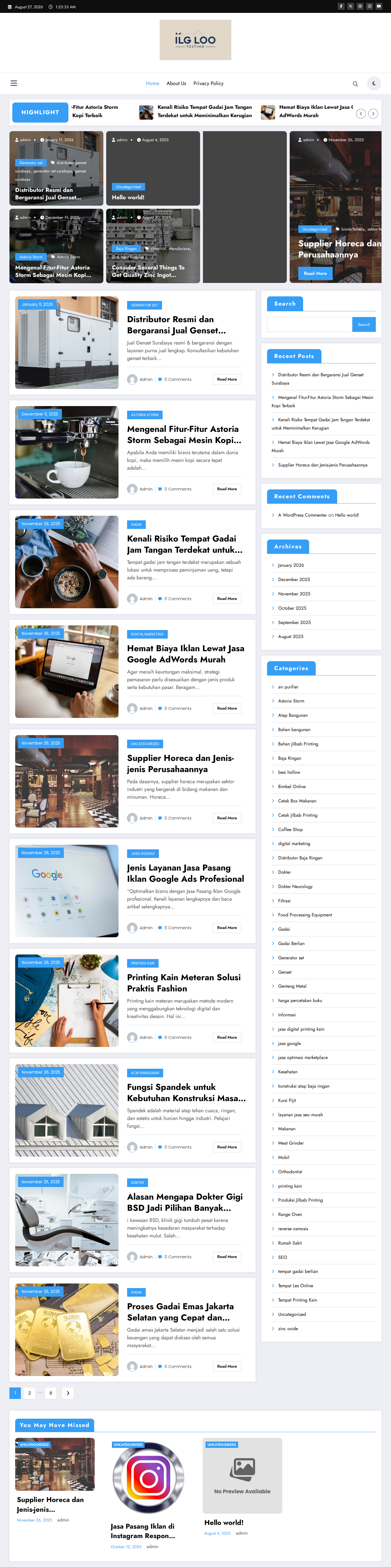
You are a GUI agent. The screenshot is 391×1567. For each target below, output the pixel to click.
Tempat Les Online (295, 1285)
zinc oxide (288, 1328)
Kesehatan (287, 1071)
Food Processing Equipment (305, 915)
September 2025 (294, 622)
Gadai (136, 524)
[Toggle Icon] (13, 84)
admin (25, 140)
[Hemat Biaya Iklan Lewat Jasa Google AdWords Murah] (67, 671)
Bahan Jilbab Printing (298, 744)
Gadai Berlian (291, 943)
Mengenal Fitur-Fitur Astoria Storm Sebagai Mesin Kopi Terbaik (52, 271)
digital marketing (147, 634)
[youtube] (379, 6)
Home (152, 83)
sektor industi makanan (265, 229)
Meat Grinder (291, 1143)
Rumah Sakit (290, 1243)
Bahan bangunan (294, 729)
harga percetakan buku (300, 1000)
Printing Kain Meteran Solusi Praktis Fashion (184, 983)
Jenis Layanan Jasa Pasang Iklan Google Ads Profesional (185, 873)
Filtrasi (284, 900)
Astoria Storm (31, 257)
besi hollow (289, 772)
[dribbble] (360, 6)
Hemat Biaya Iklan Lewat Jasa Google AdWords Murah (279, 111)
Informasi (287, 1014)
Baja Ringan (126, 248)
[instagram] (369, 6)
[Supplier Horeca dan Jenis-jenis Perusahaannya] (231, 207)
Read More (349, 273)
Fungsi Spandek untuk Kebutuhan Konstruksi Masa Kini (182, 1092)
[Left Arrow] (361, 113)
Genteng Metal (292, 986)
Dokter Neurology (295, 886)
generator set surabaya (52, 171)
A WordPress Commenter (302, 515)
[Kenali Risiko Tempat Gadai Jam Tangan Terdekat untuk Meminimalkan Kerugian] (67, 561)
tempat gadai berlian (298, 1271)
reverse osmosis (293, 1228)
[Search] (355, 84)
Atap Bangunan (145, 1072)
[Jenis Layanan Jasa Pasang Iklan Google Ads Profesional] (67, 890)
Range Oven (290, 1214)
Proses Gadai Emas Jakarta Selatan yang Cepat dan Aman (180, 1312)
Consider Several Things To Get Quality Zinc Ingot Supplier (148, 271)
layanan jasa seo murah (300, 1114)
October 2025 (292, 608)
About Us (176, 83)
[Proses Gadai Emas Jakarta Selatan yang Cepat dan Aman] (67, 1329)
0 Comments (178, 379)
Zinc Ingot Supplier (128, 257)
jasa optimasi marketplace (303, 1057)
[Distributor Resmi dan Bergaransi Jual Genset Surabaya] (67, 342)
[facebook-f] (341, 6)
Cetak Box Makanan (297, 801)
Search (285, 304)
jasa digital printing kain (301, 1029)
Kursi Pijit (287, 1100)
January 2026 (291, 565)
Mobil (283, 1157)
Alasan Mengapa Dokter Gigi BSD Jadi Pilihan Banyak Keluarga (185, 1202)
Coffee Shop (290, 829)
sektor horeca (231, 229)
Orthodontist (290, 1171)
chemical (158, 248)
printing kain (143, 963)
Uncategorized (128, 187)
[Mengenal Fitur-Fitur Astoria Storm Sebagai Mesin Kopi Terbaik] (56, 245)
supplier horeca (301, 229)
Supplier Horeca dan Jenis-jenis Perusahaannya (213, 249)
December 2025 (294, 579)
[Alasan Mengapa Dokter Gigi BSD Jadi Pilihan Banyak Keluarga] (67, 1219)
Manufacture (179, 248)
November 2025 (294, 593)
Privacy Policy (208, 83)
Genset (284, 972)
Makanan (286, 1128)
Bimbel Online (292, 786)
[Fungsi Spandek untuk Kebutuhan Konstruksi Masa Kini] (67, 1110)
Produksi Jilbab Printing (300, 1200)
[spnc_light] (374, 83)
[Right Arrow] (373, 113)
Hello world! (128, 197)
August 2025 (290, 636)
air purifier (288, 687)
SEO (282, 1257)
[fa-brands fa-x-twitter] (350, 6)
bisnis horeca (205, 229)
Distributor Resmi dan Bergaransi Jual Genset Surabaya (45, 193)
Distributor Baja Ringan (300, 858)
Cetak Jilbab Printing (297, 815)
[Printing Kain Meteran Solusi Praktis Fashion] (67, 1000)
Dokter (137, 1182)
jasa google (143, 853)
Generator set (30, 163)
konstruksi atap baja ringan (303, 1086)
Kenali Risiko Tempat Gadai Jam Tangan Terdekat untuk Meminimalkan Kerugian (159, 111)
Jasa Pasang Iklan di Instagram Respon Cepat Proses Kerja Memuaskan (143, 1531)
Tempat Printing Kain (297, 1300)
